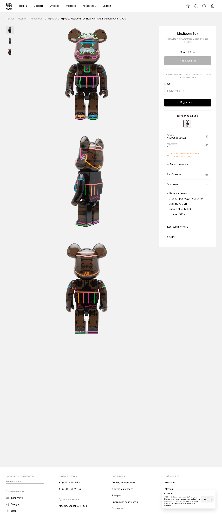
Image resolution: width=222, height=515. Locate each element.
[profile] (212, 6)
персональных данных (173, 501)
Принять (207, 499)
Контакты (170, 483)
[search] (196, 6)
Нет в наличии (188, 61)
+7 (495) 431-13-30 (69, 483)
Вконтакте (17, 498)
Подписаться (187, 102)
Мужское (54, 6)
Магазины (170, 489)
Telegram (16, 504)
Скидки (107, 6)
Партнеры (117, 509)
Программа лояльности (125, 502)
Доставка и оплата (122, 489)
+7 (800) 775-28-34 (70, 489)
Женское (71, 6)
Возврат (116, 496)
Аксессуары (89, 6)
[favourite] (188, 6)
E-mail (167, 84)
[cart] (204, 6)
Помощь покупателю (123, 483)
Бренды (38, 6)
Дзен (14, 511)
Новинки (22, 6)
